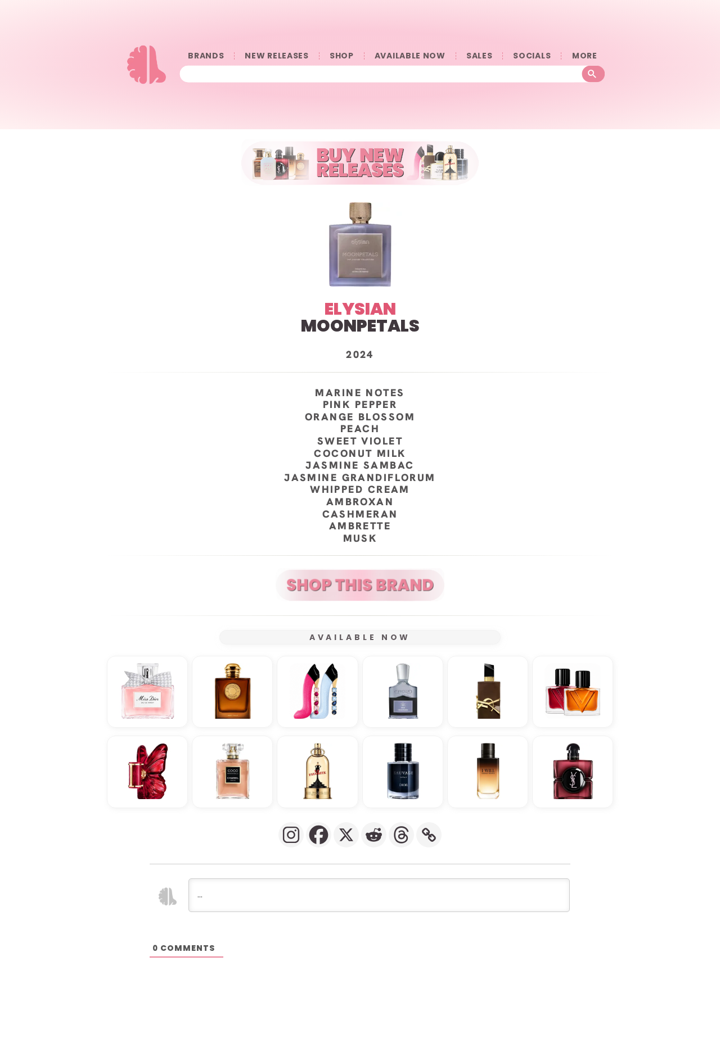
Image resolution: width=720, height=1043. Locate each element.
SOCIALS (532, 56)
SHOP (342, 56)
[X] (346, 834)
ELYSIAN (360, 309)
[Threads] (401, 834)
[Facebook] (318, 834)
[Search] (593, 73)
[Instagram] (291, 834)
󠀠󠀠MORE (584, 56)
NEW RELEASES (276, 56)
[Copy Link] (429, 834)
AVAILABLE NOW (410, 56)
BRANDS (206, 56)
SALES (479, 56)
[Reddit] (373, 834)
